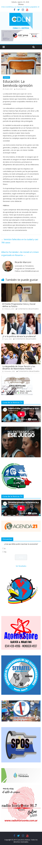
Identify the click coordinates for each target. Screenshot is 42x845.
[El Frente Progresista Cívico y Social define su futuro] (21, 285)
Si (4, 548)
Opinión (6, 77)
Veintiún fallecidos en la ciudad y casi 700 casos (19, 241)
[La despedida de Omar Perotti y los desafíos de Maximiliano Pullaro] (21, 345)
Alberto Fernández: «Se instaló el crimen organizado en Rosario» (20, 253)
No (5, 552)
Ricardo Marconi (21, 89)
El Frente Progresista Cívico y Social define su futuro (18, 305)
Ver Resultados (21, 566)
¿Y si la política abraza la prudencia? (19, 336)
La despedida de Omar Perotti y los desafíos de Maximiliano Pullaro (18, 367)
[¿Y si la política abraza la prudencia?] (21, 315)
